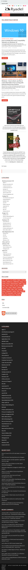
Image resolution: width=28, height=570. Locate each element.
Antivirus (23, 279)
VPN (15, 293)
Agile (4, 182)
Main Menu (6, 14)
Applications (5, 245)
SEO (18, 291)
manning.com (12, 161)
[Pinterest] (24, 6)
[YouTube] (9, 6)
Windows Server (11, 295)
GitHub (24, 283)
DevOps (4, 189)
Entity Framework (14, 283)
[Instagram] (22, 6)
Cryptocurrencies (6, 185)
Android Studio (6, 199)
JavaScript (5, 206)
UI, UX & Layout (6, 218)
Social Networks (6, 262)
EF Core (8, 283)
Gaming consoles (6, 223)
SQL (4, 209)
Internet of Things (6, 190)
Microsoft (4, 289)
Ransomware (9, 291)
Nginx (13, 289)
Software (4, 243)
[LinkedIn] (16, 6)
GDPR (20, 283)
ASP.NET (4, 201)
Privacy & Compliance (7, 257)
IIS (14, 285)
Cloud (4, 252)
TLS (5, 293)
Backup (21, 281)
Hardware (4, 219)
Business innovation (7, 184)
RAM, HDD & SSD (6, 229)
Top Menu (5, 1)
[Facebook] (14, 6)
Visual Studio (10, 293)
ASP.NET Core (9, 281)
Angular (18, 279)
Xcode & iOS (5, 211)
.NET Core (7, 279)
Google (3, 285)
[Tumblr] (20, 6)
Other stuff (5, 242)
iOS (3, 235)
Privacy (3, 291)
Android (4, 233)
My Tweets (4, 166)
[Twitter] (7, 6)
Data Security (6, 255)
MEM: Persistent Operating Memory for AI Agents (13, 457)
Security (14, 291)
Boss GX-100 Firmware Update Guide (13, 543)
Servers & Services (6, 260)
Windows (11, 38)
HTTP (7, 285)
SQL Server (22, 291)
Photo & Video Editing (7, 216)
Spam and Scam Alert (7, 263)
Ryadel (3, 567)
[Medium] (18, 6)
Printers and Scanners (7, 228)
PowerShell (20, 289)
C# (3, 202)
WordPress (18, 295)
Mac (6, 287)
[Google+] (11, 6)
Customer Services (6, 187)
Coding (4, 196)
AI (11, 279)
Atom (3, 305)
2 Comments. (14, 47)
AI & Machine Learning (7, 197)
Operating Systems (5, 38)
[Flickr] (25, 6)
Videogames (5, 248)
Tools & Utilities (6, 247)
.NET (3, 279)
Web (17, 79)
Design (3, 213)
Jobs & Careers (6, 192)
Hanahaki (3, 569)
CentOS (3, 283)
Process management (7, 194)
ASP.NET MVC (16, 281)
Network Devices (6, 226)
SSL (3, 293)
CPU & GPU (5, 221)
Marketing (19, 287)
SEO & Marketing (6, 258)
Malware (14, 287)
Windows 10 (4, 295)
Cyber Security (4, 79)
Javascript (21, 285)
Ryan (10, 47)
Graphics (5, 214)
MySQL (8, 289)
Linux (4, 236)
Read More (4, 58)
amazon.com (20, 161)
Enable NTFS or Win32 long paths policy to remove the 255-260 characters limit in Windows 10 (13, 526)
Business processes (6, 180)
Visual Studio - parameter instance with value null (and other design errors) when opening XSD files (14, 531)
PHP (4, 207)
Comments (5, 307)
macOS (4, 238)
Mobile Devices (6, 224)
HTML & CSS (5, 204)
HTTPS (11, 285)
